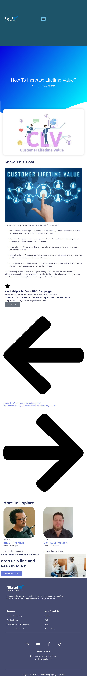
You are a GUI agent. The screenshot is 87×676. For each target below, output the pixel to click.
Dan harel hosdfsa (55, 542)
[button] (43, 19)
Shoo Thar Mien (13, 542)
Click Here (12, 305)
